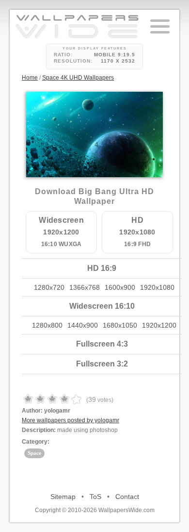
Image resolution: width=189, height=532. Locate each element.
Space (34, 453)
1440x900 (82, 325)
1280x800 (47, 325)
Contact (127, 496)
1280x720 (49, 287)
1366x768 (84, 287)
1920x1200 (159, 325)
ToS (95, 496)
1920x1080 (157, 287)
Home (30, 77)
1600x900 (120, 287)
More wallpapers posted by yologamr (70, 420)
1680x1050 (120, 325)
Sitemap (63, 496)
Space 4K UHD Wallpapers (78, 77)
